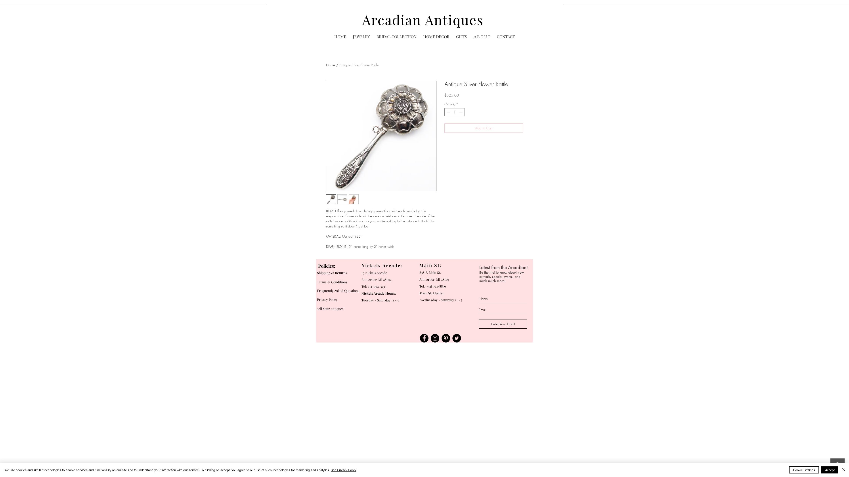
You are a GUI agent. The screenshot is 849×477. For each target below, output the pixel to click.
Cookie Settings (804, 470)
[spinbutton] (455, 112)
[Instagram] (435, 338)
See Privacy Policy (343, 470)
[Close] (843, 469)
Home (330, 64)
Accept (830, 470)
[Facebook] (424, 338)
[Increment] (461, 112)
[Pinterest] (446, 338)
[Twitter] (456, 338)
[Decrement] (448, 112)
